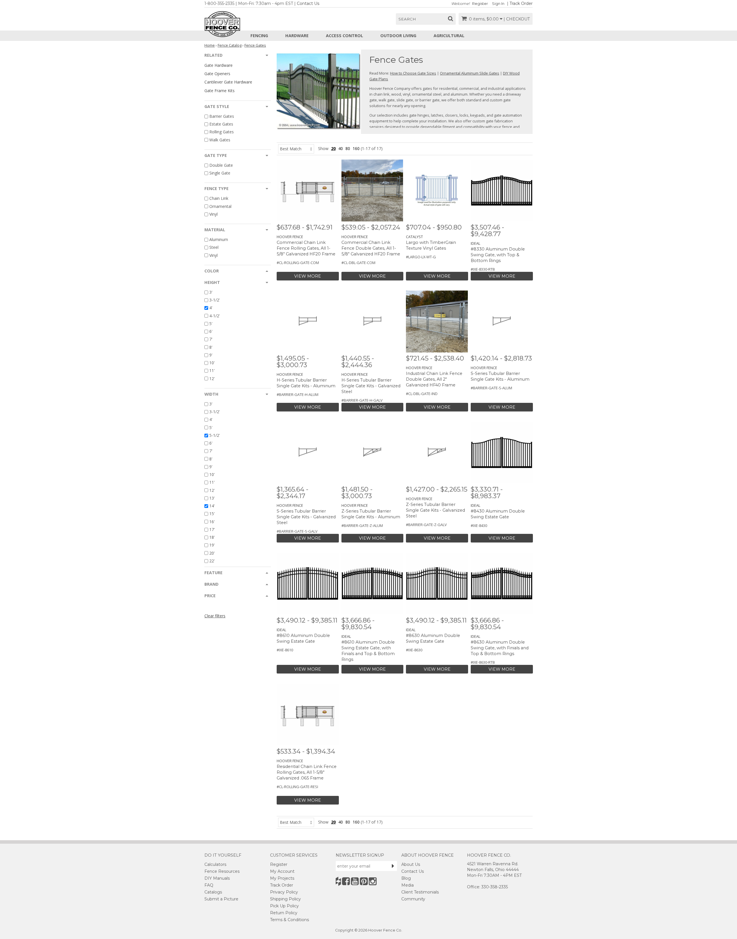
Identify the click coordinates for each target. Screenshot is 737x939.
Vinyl (213, 214)
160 (356, 148)
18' (212, 537)
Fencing (259, 35)
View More (307, 276)
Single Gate (219, 173)
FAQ (208, 885)
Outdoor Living (398, 35)
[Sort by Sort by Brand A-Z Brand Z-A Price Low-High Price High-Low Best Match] (296, 148)
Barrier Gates (221, 116)
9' (210, 355)
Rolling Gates (221, 132)
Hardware (297, 35)
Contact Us (308, 3)
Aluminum (218, 239)
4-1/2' (214, 315)
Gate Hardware (218, 65)
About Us (410, 864)
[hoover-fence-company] (338, 881)
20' (212, 553)
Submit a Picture (221, 899)
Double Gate (221, 165)
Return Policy (283, 912)
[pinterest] (364, 881)
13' (212, 498)
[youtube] (355, 881)
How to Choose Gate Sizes (413, 73)
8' (210, 347)
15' (212, 514)
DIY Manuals (217, 878)
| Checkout (517, 19)
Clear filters (214, 616)
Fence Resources (222, 871)
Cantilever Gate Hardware (228, 82)
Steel (214, 247)
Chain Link (218, 198)
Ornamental (220, 206)
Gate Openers (217, 73)
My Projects (282, 878)
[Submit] (393, 866)
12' (212, 378)
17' (212, 529)
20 (333, 148)
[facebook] (346, 881)
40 (340, 148)
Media (407, 885)
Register (480, 3)
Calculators (215, 864)
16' (212, 521)
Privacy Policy (284, 892)
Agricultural (449, 35)
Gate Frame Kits (219, 90)
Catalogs (213, 892)
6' (210, 331)
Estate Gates (221, 124)
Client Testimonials (420, 892)
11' (212, 370)
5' (210, 323)
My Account (282, 871)
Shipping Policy (285, 899)
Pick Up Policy (284, 905)
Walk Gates (219, 140)
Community (413, 899)
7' (210, 339)
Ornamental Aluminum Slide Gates (469, 73)
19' (212, 545)
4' (210, 308)
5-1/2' (214, 435)
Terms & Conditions (289, 919)
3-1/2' (214, 300)
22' (212, 561)
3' (210, 292)
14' (212, 506)
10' (212, 362)
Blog (406, 878)
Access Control (344, 35)
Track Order (521, 3)
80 (347, 148)
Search (407, 19)
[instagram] (373, 881)
